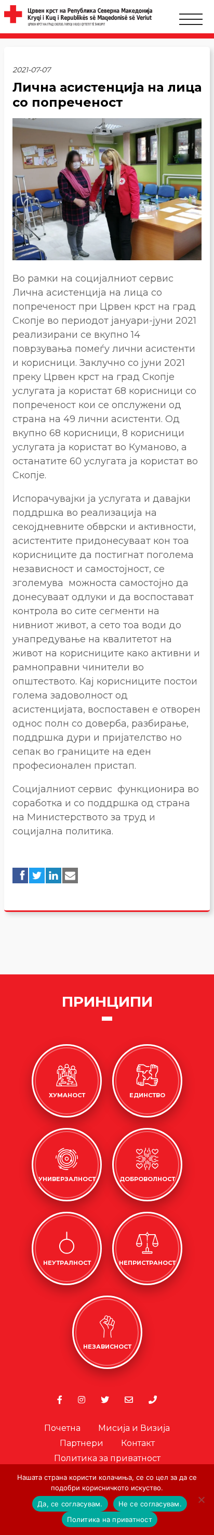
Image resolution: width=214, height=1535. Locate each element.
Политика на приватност (109, 1519)
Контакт (138, 1443)
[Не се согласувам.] (201, 1499)
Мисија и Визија (134, 1428)
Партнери (81, 1443)
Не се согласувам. (150, 1504)
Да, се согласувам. (70, 1504)
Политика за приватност (107, 1458)
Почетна (62, 1428)
